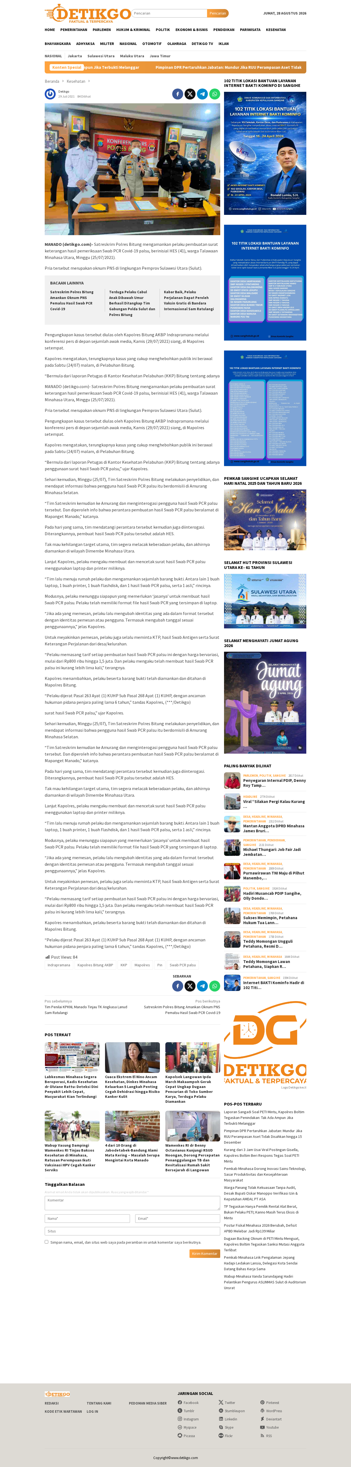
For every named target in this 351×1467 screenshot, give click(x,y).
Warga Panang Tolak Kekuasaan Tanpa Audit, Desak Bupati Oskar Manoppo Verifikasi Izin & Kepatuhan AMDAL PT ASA (261, 1193)
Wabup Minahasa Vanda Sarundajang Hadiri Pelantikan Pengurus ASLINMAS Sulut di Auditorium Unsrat (265, 1282)
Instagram (191, 1419)
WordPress (274, 1411)
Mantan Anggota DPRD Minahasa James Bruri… (273, 828)
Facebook (191, 1402)
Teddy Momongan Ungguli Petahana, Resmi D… (268, 944)
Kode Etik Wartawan (63, 1411)
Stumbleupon (235, 1411)
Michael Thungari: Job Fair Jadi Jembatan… (272, 852)
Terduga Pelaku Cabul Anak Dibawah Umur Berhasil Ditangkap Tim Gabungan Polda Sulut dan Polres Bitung (132, 303)
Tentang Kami (99, 1403)
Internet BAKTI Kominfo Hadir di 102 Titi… (273, 985)
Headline (250, 797)
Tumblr (189, 1411)
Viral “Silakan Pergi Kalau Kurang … (274, 804)
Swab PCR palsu (183, 964)
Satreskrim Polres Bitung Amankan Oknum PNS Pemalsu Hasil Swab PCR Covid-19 (182, 1007)
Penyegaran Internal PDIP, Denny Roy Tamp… (274, 783)
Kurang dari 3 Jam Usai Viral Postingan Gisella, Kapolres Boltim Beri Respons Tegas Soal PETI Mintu (261, 1155)
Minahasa (274, 817)
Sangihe (279, 775)
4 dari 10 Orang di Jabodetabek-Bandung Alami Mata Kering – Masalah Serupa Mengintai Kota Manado (132, 1153)
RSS (269, 1436)
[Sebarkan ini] (177, 94)
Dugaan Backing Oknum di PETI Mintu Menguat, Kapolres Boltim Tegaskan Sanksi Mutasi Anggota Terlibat (264, 1244)
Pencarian (218, 13)
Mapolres (142, 964)
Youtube (272, 1427)
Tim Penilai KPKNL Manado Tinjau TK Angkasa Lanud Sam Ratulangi (86, 1007)
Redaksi (52, 1403)
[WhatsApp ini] (214, 94)
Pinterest (272, 1402)
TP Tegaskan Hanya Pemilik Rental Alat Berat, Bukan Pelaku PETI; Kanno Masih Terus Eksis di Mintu (261, 1212)
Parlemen (250, 775)
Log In (92, 1411)
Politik (265, 775)
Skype (229, 1427)
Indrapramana (59, 964)
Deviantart (274, 1419)
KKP (124, 964)
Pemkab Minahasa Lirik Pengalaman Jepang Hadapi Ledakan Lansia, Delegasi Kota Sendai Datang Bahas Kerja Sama (261, 1263)
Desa (246, 817)
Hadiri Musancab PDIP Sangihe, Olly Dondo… (272, 896)
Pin (159, 964)
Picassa (189, 1436)
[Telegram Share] (202, 94)
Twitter (230, 1402)
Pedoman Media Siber (148, 1403)
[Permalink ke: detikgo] (50, 93)
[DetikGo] (88, 12)
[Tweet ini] (190, 94)
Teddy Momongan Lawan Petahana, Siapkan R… (266, 964)
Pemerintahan (254, 821)
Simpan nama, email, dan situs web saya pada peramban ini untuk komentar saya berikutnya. (125, 1242)
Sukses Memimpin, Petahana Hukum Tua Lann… (270, 920)
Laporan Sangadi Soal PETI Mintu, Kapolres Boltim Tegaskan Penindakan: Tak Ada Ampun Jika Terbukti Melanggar (264, 1117)
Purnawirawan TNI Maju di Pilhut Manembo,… (273, 876)
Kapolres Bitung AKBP (95, 964)
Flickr (229, 1436)
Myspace (190, 1427)
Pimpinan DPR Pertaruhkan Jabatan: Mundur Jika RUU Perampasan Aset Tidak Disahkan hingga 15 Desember (196, 67)
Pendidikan (276, 840)
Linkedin (231, 1419)
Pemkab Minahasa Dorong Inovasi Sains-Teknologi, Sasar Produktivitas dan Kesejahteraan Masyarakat (265, 1174)
